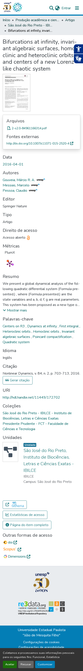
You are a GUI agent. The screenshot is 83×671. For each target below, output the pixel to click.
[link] (41, 128)
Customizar (45, 664)
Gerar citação (19, 380)
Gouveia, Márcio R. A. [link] (19, 180)
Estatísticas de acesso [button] (26, 514)
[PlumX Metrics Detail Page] (10, 264)
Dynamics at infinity (42, 326)
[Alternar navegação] (77, 8)
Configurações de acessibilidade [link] (41, 647)
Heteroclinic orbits (17, 331)
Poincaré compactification (52, 336)
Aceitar (9, 664)
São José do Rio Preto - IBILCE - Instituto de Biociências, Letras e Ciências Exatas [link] (30, 25)
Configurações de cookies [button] (41, 642)
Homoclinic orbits (46, 331)
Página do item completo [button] (28, 525)
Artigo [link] (70, 20)
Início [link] (6, 20)
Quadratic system (16, 342)
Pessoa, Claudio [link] (15, 190)
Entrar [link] (66, 8)
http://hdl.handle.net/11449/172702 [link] (31, 397)
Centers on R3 (14, 326)
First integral (69, 326)
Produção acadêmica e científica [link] (37, 20)
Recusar (26, 664)
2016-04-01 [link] (13, 164)
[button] (17, 7)
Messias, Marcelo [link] (16, 185)
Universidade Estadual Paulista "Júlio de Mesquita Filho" (42, 633)
